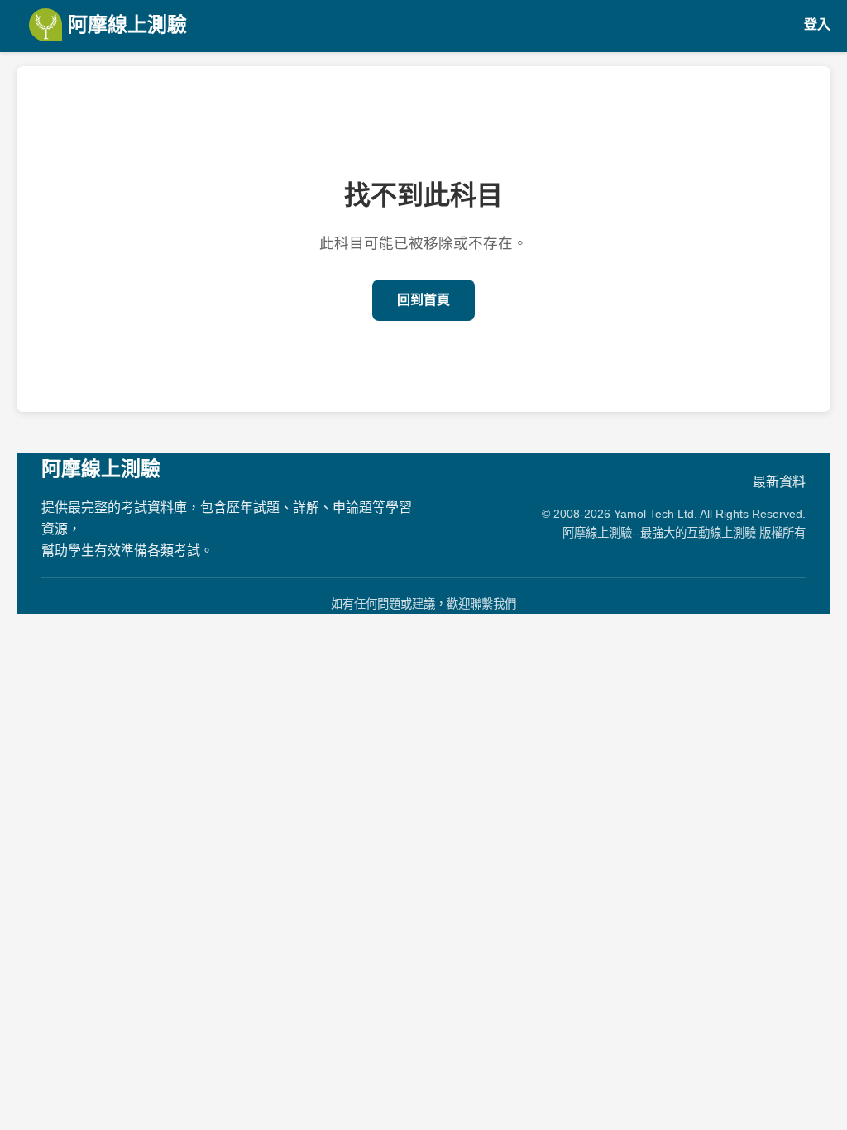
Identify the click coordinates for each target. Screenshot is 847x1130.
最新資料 (779, 482)
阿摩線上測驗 (124, 24)
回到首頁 (423, 300)
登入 (817, 24)
